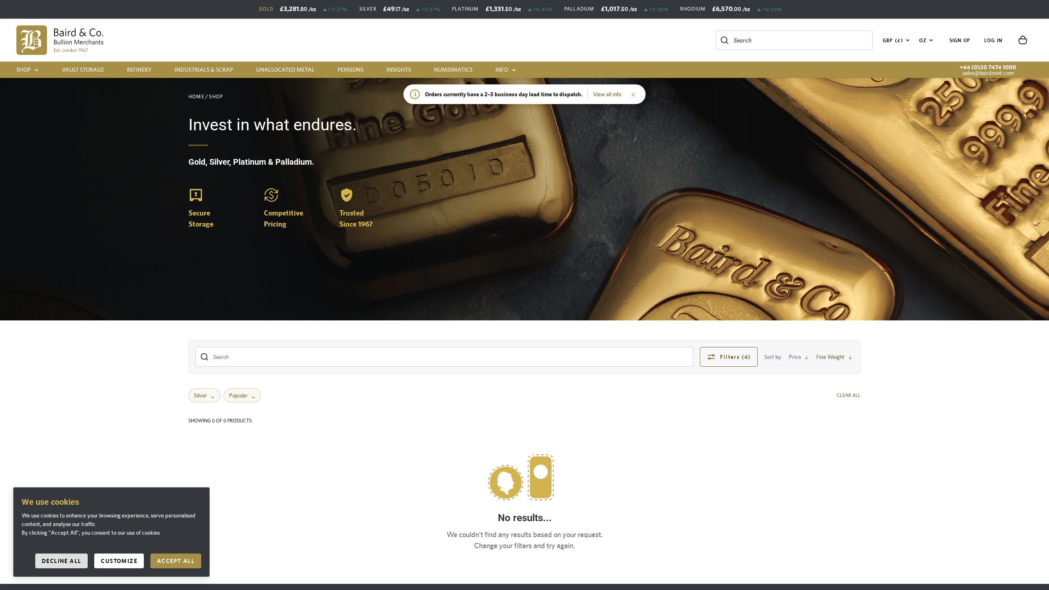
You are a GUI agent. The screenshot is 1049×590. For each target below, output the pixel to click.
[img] (60, 40)
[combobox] (896, 40)
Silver (200, 395)
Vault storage (83, 69)
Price (795, 357)
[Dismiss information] (633, 94)
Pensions (350, 69)
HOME (196, 97)
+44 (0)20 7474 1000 (988, 67)
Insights (398, 69)
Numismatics (453, 69)
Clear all (849, 395)
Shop (23, 69)
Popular (238, 395)
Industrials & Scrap (204, 69)
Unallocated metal (285, 69)
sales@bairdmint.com (988, 73)
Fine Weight (830, 357)
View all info (607, 94)
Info (501, 69)
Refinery (139, 69)
